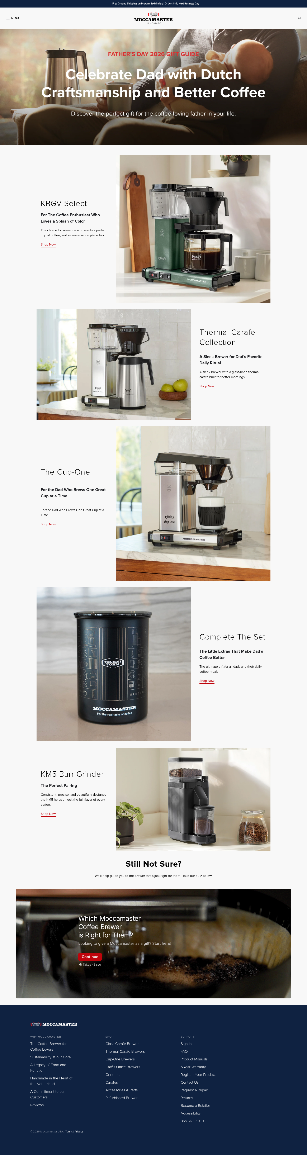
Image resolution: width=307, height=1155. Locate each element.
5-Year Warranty (193, 1067)
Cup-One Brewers (120, 1059)
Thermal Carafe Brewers (125, 1051)
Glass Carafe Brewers (122, 1043)
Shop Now (48, 244)
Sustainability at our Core (50, 1057)
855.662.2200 (192, 1121)
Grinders (112, 1074)
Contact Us (189, 1082)
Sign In (186, 1043)
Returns (187, 1097)
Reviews (37, 1105)
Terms (69, 1131)
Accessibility (191, 1113)
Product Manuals (194, 1059)
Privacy (79, 1131)
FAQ (184, 1051)
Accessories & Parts (121, 1090)
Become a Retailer (195, 1105)
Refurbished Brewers (122, 1097)
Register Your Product (198, 1074)
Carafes (111, 1082)
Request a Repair (194, 1090)
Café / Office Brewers (122, 1067)
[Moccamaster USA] (153, 18)
